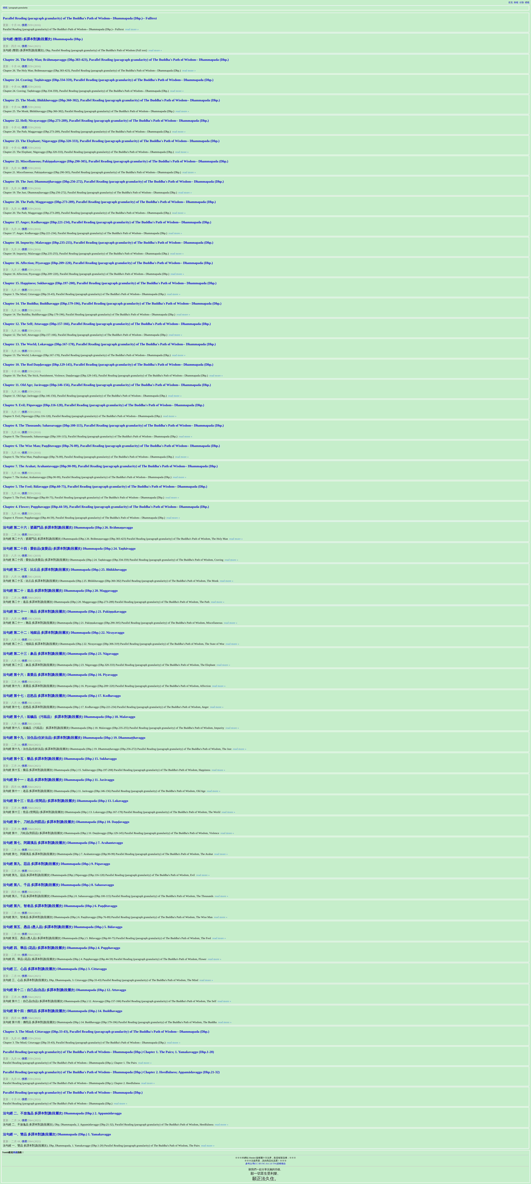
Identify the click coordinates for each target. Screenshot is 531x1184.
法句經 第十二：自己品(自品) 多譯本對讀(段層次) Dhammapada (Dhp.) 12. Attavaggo (64, 990)
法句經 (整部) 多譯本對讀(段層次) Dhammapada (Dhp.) (43, 39)
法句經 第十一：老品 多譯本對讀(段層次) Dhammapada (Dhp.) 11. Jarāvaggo (58, 780)
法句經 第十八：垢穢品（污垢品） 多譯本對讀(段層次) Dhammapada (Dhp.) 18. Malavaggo (69, 717)
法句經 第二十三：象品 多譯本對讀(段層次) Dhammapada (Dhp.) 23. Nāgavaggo (61, 653)
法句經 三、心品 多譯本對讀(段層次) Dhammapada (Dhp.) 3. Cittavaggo (55, 969)
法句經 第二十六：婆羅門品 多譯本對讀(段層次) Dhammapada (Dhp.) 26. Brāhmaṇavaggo (68, 527)
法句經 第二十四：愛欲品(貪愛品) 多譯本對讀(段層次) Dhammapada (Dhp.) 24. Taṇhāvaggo (69, 548)
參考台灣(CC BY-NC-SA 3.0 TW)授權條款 (265, 1163)
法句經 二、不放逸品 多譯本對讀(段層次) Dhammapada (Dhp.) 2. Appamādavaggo (62, 1113)
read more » (132, 29)
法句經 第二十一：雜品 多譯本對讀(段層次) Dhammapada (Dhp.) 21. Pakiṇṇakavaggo (64, 611)
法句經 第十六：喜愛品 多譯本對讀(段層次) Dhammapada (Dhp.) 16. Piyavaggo (60, 674)
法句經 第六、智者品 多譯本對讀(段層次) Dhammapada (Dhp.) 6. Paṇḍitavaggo (60, 906)
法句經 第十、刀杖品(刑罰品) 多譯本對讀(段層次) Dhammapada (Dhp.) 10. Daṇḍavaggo (66, 822)
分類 (521, 2)
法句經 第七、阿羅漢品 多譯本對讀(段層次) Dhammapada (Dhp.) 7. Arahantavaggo (63, 843)
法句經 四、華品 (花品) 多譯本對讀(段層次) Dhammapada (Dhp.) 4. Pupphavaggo (61, 948)
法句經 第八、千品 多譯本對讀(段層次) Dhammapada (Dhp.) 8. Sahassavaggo (58, 885)
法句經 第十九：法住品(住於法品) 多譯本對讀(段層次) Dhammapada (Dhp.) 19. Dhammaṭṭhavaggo (74, 737)
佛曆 (24, 25)
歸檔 (516, 2)
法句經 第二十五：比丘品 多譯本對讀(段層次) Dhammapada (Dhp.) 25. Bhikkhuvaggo (65, 569)
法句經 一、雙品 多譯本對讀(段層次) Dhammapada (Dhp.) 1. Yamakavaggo (57, 1134)
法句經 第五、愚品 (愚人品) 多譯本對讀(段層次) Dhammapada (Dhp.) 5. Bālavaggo (62, 927)
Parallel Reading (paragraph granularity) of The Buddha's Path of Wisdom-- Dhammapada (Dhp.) (73, 1092)
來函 (15, 1152)
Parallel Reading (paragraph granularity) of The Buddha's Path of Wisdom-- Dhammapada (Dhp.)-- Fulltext (80, 18)
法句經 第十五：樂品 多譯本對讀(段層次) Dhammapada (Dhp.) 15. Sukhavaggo (60, 758)
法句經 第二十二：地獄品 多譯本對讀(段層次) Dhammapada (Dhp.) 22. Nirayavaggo (63, 632)
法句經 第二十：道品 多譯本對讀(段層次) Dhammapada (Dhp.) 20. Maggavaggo (60, 590)
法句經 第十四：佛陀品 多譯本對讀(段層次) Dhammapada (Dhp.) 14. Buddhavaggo (62, 1011)
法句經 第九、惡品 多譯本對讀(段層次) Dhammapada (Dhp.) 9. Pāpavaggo (56, 864)
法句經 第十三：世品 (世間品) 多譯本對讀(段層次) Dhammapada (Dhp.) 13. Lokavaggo (65, 801)
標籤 (527, 2)
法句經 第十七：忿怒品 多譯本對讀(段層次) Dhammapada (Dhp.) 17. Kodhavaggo (62, 695)
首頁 (510, 2)
